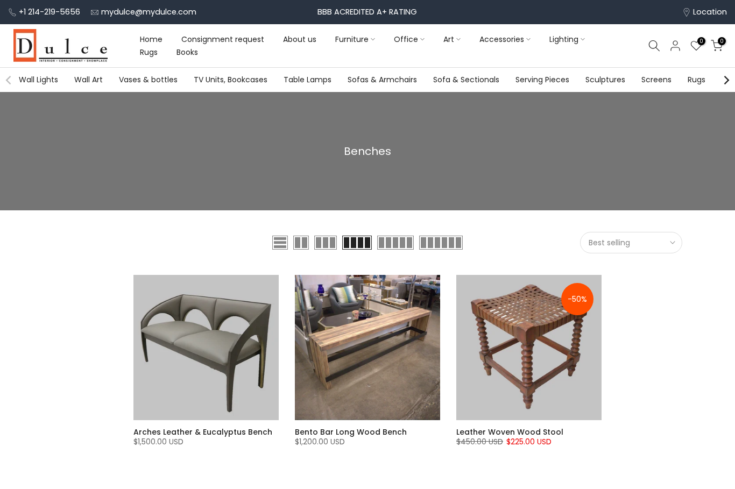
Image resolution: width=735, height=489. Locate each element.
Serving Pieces (542, 79)
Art (448, 39)
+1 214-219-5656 (49, 11)
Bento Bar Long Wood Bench (351, 432)
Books (187, 52)
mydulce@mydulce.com (148, 11)
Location (710, 11)
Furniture (352, 39)
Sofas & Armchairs (382, 79)
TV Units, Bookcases (230, 79)
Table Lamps (307, 79)
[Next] (726, 80)
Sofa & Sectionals (466, 79)
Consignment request (222, 39)
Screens (656, 79)
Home (151, 39)
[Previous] (9, 80)
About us (299, 39)
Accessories (501, 39)
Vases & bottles (148, 79)
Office (406, 39)
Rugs (149, 52)
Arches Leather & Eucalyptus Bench (202, 432)
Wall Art (88, 79)
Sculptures (605, 79)
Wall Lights (38, 79)
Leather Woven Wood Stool (509, 432)
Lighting (563, 39)
